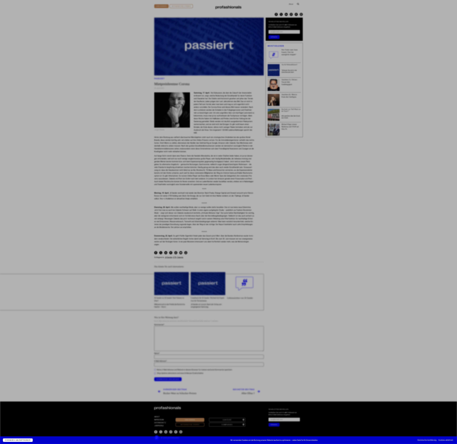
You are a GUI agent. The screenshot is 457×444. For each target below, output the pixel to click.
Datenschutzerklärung (427, 440)
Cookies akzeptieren (18, 440)
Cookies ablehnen (445, 440)
